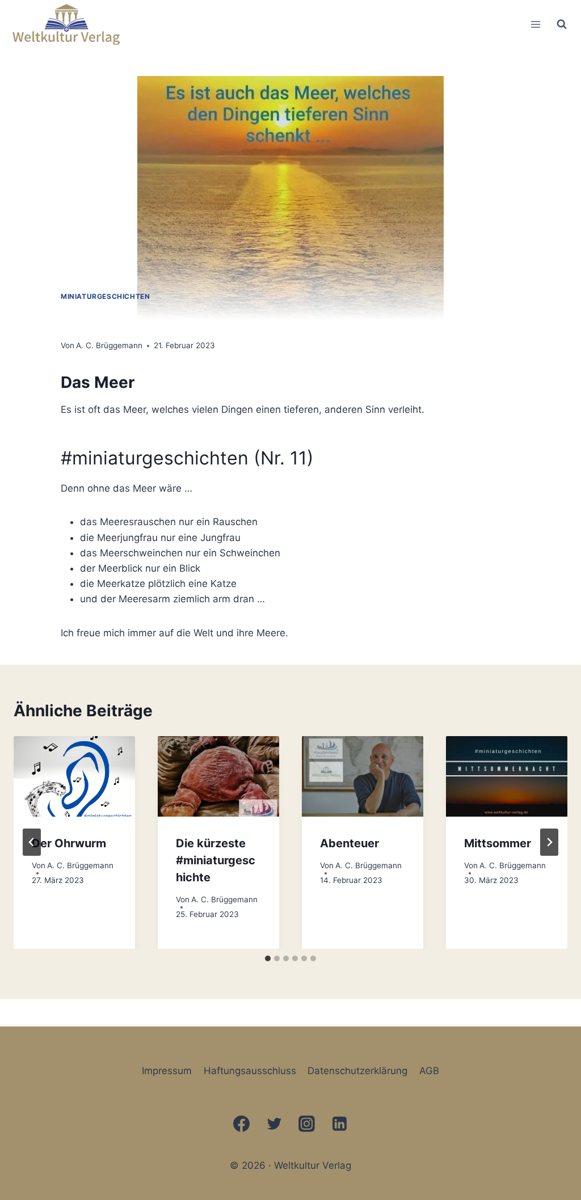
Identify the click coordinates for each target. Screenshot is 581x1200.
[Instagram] (306, 1123)
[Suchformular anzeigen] (561, 24)
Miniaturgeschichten (105, 296)
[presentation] (74, 776)
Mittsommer (497, 843)
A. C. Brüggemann (109, 345)
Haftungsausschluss (250, 1070)
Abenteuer (349, 843)
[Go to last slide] (32, 842)
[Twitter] (274, 1123)
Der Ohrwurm (69, 843)
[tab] (268, 958)
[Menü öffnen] (535, 24)
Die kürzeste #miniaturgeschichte (215, 860)
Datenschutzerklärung (357, 1070)
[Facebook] (241, 1123)
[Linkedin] (339, 1123)
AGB (429, 1070)
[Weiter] (549, 842)
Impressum (167, 1070)
